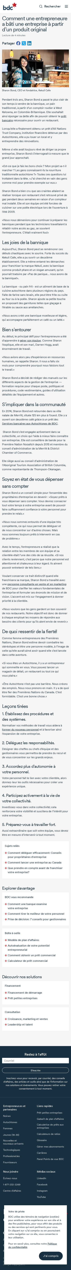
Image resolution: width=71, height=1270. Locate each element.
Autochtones (10, 1122)
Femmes (7, 1128)
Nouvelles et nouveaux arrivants (13, 1142)
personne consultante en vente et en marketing (36, 584)
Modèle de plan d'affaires (23, 940)
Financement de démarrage (25, 992)
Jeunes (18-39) (11, 1134)
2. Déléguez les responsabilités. (28, 742)
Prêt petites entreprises (22, 998)
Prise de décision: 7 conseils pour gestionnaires (37, 919)
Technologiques (11, 1150)
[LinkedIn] (29, 43)
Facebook (42, 1184)
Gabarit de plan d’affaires (50, 1119)
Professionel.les (11, 1156)
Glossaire (42, 1140)
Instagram (42, 1190)
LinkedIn (41, 1178)
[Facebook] (18, 43)
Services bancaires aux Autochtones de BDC (30, 423)
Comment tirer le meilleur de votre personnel (36, 913)
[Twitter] (24, 43)
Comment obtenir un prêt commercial (31, 955)
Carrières (42, 1152)
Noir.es (7, 1116)
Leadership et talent (20, 1024)
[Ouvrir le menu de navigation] (66, 6)
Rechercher (52, 6)
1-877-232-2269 (11, 1184)
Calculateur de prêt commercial (28, 960)
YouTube (41, 1197)
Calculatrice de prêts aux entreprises (50, 1126)
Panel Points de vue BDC (50, 1159)
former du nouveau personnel (20, 729)
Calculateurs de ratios (48, 1134)
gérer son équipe (30, 340)
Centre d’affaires (12, 1190)
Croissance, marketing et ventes (28, 1019)
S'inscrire (35, 1070)
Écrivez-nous (10, 1178)
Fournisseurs (10, 1162)
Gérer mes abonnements (50, 1146)
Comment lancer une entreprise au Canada (34, 862)
